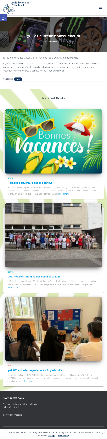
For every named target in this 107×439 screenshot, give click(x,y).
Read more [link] (64, 194)
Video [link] (50, 70)
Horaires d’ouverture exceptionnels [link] (30, 182)
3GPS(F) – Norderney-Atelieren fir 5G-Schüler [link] (35, 370)
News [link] (18, 79)
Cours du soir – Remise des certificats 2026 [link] (34, 276)
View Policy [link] (63, 435)
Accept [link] (51, 435)
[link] (3, 17)
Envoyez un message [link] (12, 415)
